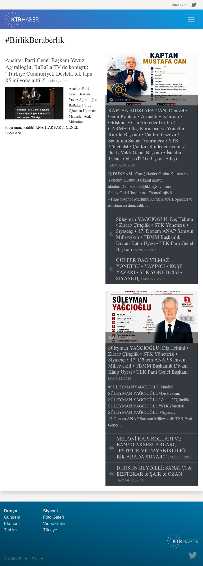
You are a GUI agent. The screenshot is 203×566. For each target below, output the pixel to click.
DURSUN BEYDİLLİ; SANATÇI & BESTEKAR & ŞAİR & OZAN (154, 474)
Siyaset (50, 511)
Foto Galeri (53, 517)
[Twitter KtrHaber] (194, 5)
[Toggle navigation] (191, 19)
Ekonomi (12, 523)
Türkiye (50, 530)
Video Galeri (55, 523)
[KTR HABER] (22, 19)
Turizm (10, 530)
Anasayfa (179, 4)
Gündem (12, 517)
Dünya (10, 511)
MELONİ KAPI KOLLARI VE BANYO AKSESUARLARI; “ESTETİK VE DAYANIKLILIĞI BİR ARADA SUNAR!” (154, 448)
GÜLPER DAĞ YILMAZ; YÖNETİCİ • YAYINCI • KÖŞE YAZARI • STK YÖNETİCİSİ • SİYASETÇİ (149, 269)
